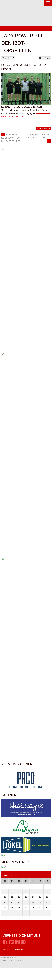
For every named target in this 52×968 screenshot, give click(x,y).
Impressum (7, 949)
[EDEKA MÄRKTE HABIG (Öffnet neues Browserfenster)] (5, 855)
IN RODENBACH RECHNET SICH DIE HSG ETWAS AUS (39, 137)
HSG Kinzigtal (43, 128)
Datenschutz (19, 949)
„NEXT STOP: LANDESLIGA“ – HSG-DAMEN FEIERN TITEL (11, 137)
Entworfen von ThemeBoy (12, 960)
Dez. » (46, 913)
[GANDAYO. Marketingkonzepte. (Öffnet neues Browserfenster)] (2, 867)
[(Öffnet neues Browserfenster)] (5, 944)
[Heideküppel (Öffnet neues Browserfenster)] (26, 816)
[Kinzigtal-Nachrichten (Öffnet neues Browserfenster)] (5, 867)
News (41, 58)
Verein (47, 58)
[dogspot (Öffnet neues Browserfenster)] (26, 835)
